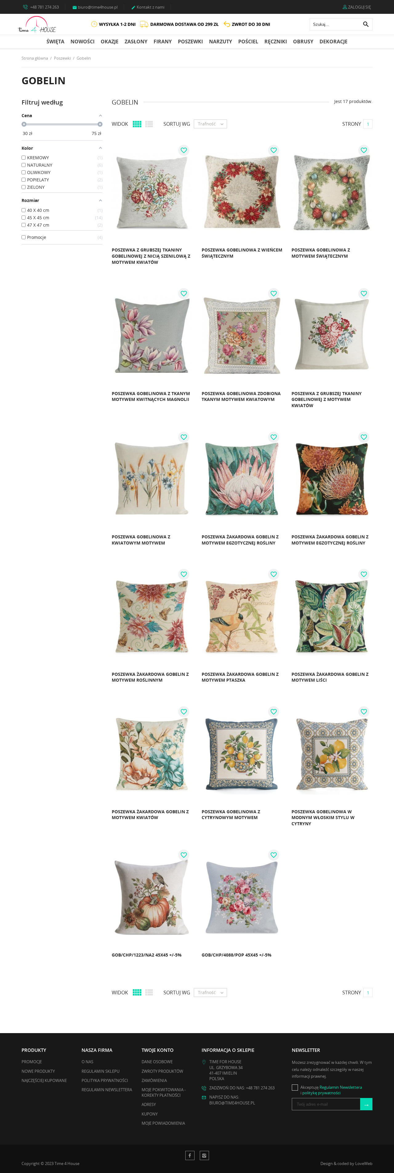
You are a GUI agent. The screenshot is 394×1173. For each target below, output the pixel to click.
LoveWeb (363, 1163)
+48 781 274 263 (44, 7)
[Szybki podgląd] (95, 264)
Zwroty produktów (162, 1071)
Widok (120, 124)
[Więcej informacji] (109, 264)
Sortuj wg (176, 124)
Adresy (149, 1104)
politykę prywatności (321, 1093)
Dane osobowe (157, 1061)
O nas (87, 1061)
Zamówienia (154, 1080)
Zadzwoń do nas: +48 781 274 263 (242, 1088)
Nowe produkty (38, 1071)
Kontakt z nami (147, 7)
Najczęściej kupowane (44, 1080)
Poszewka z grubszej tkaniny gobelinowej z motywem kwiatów (326, 399)
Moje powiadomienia (163, 1123)
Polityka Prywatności (105, 1080)
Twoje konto (158, 1050)
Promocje (32, 1061)
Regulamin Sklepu (100, 1071)
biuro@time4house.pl (95, 7)
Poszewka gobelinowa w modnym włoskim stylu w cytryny (323, 817)
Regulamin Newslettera (107, 1089)
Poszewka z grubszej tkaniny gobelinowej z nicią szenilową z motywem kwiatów (151, 256)
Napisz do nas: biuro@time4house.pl (232, 1099)
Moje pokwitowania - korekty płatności (164, 1092)
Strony (351, 124)
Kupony (150, 1114)
